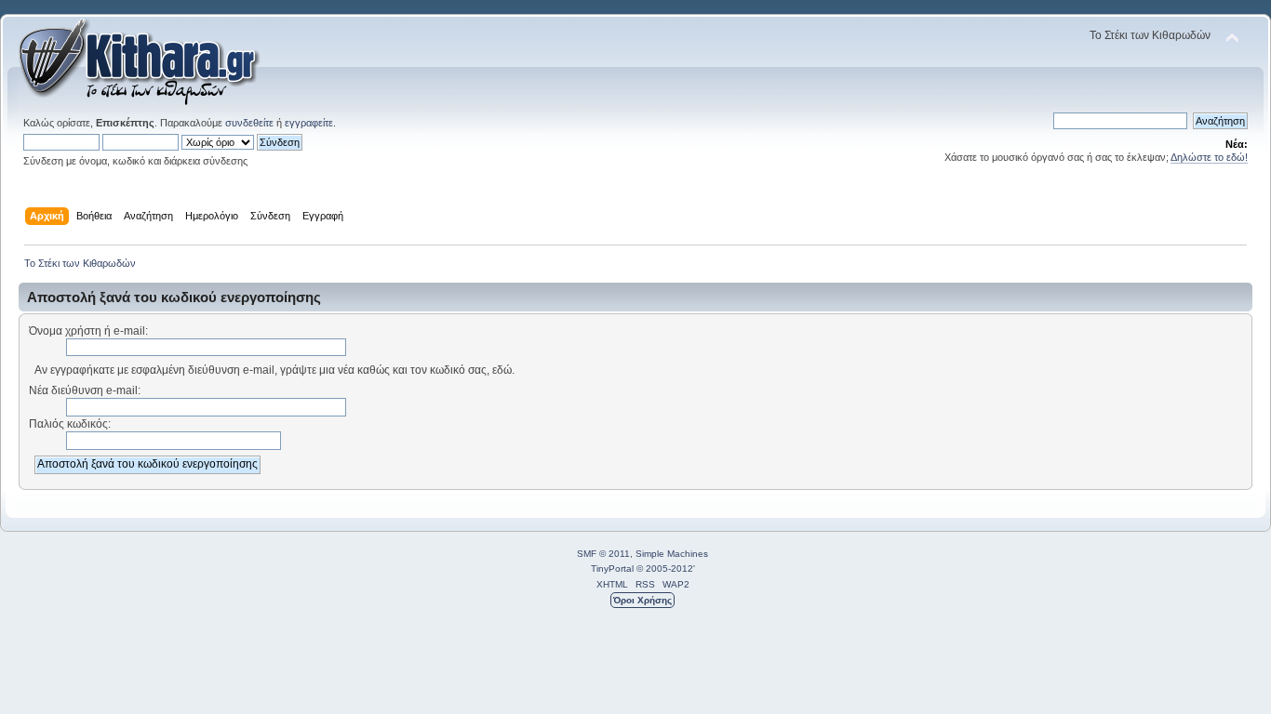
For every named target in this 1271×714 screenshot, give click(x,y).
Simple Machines (672, 554)
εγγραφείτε (309, 122)
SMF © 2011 (603, 554)
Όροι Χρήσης (642, 600)
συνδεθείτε (249, 122)
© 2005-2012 (664, 568)
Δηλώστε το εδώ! (1209, 157)
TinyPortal (612, 568)
